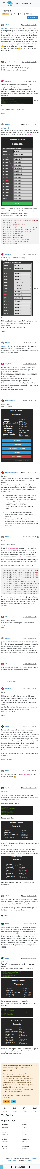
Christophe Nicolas (11, 472)
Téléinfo (6, 14)
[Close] (36, 1065)
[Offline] (3, 25)
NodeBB (30, 1160)
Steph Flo (8, 81)
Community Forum (23, 3)
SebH (7, 726)
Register (6, 1101)
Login (13, 1101)
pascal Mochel (10, 62)
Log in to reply (32, 17)
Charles (7, 25)
